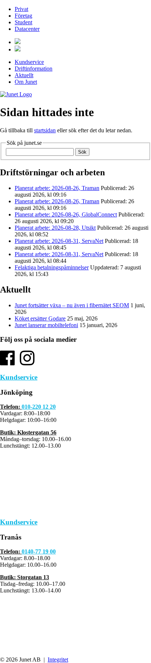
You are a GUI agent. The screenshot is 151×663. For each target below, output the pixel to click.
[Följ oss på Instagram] (27, 363)
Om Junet (26, 82)
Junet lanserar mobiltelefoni (46, 325)
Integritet (58, 659)
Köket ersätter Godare (40, 318)
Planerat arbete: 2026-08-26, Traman (57, 188)
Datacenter (27, 29)
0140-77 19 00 (39, 551)
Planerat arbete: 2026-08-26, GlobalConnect (66, 214)
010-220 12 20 (39, 407)
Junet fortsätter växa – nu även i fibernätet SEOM (72, 305)
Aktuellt (24, 75)
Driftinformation (33, 68)
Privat (21, 9)
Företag (23, 15)
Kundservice (29, 62)
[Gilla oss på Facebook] (7, 363)
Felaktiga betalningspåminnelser (52, 267)
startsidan (45, 130)
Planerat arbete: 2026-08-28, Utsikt (55, 228)
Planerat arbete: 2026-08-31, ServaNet (59, 241)
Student (23, 22)
